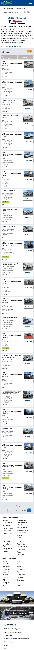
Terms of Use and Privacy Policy (13, 632)
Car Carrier (20, 555)
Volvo (4, 580)
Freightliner (6, 566)
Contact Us (7, 645)
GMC (18, 561)
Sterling (5, 577)
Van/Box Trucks (8, 528)
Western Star (21, 575)
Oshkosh (5, 575)
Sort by (4, 56)
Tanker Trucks (7, 533)
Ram (18, 585)
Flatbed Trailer (22, 544)
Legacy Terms (8, 635)
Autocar (5, 561)
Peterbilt (20, 569)
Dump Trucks (7, 531)
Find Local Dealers (17, 598)
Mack (19, 566)
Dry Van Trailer (22, 547)
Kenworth (6, 572)
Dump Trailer (21, 549)
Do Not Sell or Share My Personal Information (16, 638)
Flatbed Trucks (8, 525)
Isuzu (19, 564)
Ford (4, 585)
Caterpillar (6, 583)
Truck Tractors (8, 523)
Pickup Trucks (7, 549)
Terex (19, 572)
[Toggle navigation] (30, 3)
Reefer (19, 552)
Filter (30, 51)
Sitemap (6, 648)
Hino (18, 583)
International (7, 569)
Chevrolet (6, 564)
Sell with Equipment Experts (17, 613)
